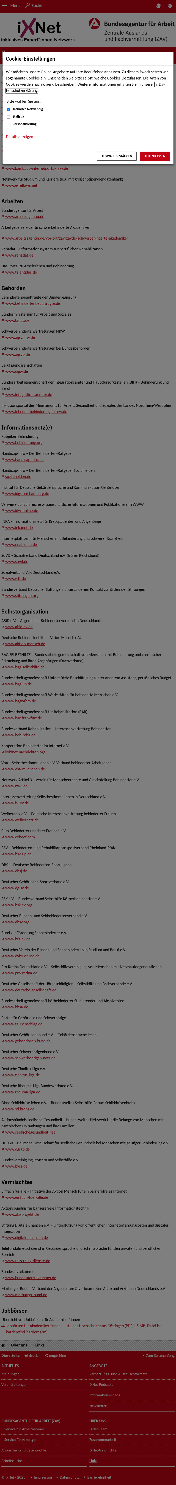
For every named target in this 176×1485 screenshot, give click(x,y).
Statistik (18, 117)
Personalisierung (24, 124)
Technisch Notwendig (28, 109)
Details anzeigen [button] (19, 137)
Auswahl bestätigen (117, 156)
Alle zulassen (155, 156)
